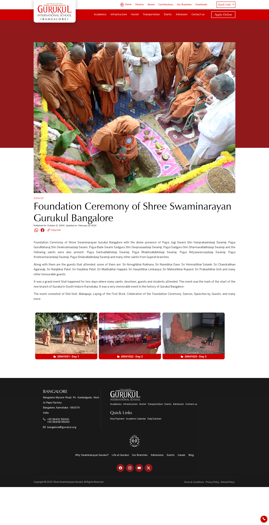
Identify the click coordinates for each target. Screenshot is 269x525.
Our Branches (184, 5)
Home (128, 4)
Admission (181, 14)
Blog (191, 455)
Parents (139, 5)
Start (46, 307)
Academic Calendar (136, 419)
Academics (100, 14)
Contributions (165, 5)
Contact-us (198, 14)
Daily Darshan (154, 419)
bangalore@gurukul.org (61, 427)
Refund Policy (228, 482)
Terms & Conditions (194, 482)
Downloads (201, 5)
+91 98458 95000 (58, 422)
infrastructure (119, 14)
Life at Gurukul (120, 455)
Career (181, 455)
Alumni (151, 5)
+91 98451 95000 (58, 419)
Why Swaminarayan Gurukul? (92, 455)
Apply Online (223, 14)
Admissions (157, 455)
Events (168, 14)
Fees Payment (117, 419)
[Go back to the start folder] (38, 307)
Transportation (151, 14)
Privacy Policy (212, 482)
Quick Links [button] (225, 4)
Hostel (135, 14)
